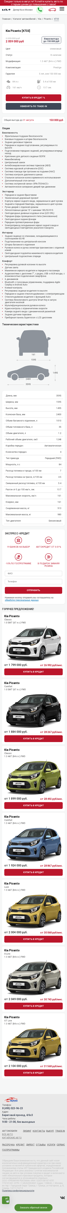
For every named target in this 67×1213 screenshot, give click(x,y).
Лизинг (27, 1131)
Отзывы (41, 1144)
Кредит (20, 1144)
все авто (7, 1134)
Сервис (61, 1144)
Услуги (51, 1144)
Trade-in (60, 1131)
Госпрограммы (10, 1150)
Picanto (47, 19)
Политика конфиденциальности (18, 1190)
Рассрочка (8, 1144)
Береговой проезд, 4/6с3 (17, 1115)
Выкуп (50, 1131)
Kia (39, 19)
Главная (6, 19)
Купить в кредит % (33, 98)
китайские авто (12, 1138)
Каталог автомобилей (24, 19)
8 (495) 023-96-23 (12, 1108)
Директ (30, 1144)
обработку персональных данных (22, 600)
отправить (33, 590)
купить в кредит (33, 672)
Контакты (39, 1131)
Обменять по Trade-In (33, 106)
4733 (56, 19)
